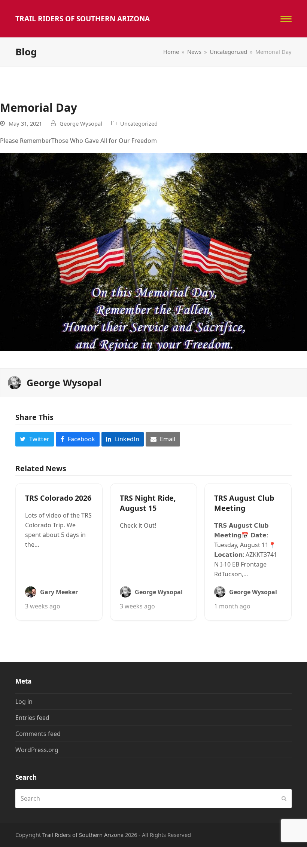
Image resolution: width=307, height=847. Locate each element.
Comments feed (38, 734)
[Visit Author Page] (14, 382)
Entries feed (32, 717)
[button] (286, 19)
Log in (24, 701)
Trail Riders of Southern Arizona (82, 19)
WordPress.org (36, 750)
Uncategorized (139, 123)
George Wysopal (81, 123)
